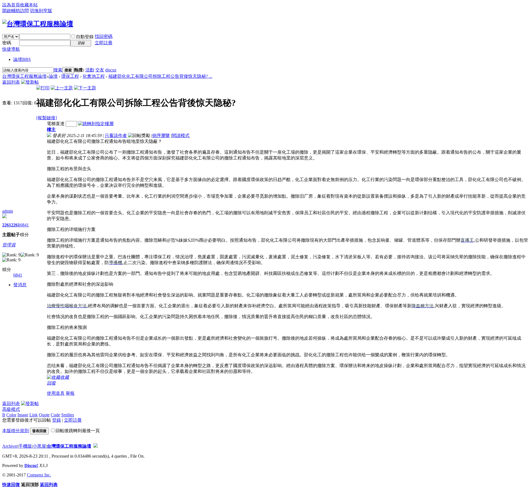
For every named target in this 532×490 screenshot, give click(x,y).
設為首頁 (11, 4)
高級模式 (11, 409)
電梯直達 (56, 123)
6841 (24, 225)
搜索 (57, 70)
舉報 (70, 393)
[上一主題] (62, 88)
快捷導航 (11, 49)
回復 (51, 383)
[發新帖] (30, 82)
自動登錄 (85, 36)
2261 (6, 225)
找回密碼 (103, 36)
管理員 (9, 245)
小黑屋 (39, 446)
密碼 (6, 42)
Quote (44, 414)
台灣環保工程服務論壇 (24, 76)
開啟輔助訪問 (15, 10)
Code (55, 414)
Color (11, 414)
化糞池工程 (94, 76)
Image (22, 414)
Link (33, 414)
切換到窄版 (41, 10)
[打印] (43, 88)
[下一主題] (85, 88)
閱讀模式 (181, 135)
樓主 (51, 129)
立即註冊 (103, 42)
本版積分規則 (15, 430)
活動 (89, 70)
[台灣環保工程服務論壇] (37, 23)
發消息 (20, 284)
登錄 (56, 420)
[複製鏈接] (46, 117)
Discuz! (31, 465)
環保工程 (70, 76)
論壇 (22, 59)
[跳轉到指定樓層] (96, 123)
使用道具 (56, 393)
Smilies (67, 414)
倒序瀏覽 (161, 135)
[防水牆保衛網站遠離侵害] (95, 446)
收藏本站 (29, 4)
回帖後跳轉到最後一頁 (77, 430)
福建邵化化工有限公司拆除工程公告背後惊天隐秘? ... (160, 76)
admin (7, 211)
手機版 (25, 446)
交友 (99, 70)
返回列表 (11, 82)
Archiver (10, 446)
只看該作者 (116, 135)
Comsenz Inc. (39, 475)
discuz (110, 70)
